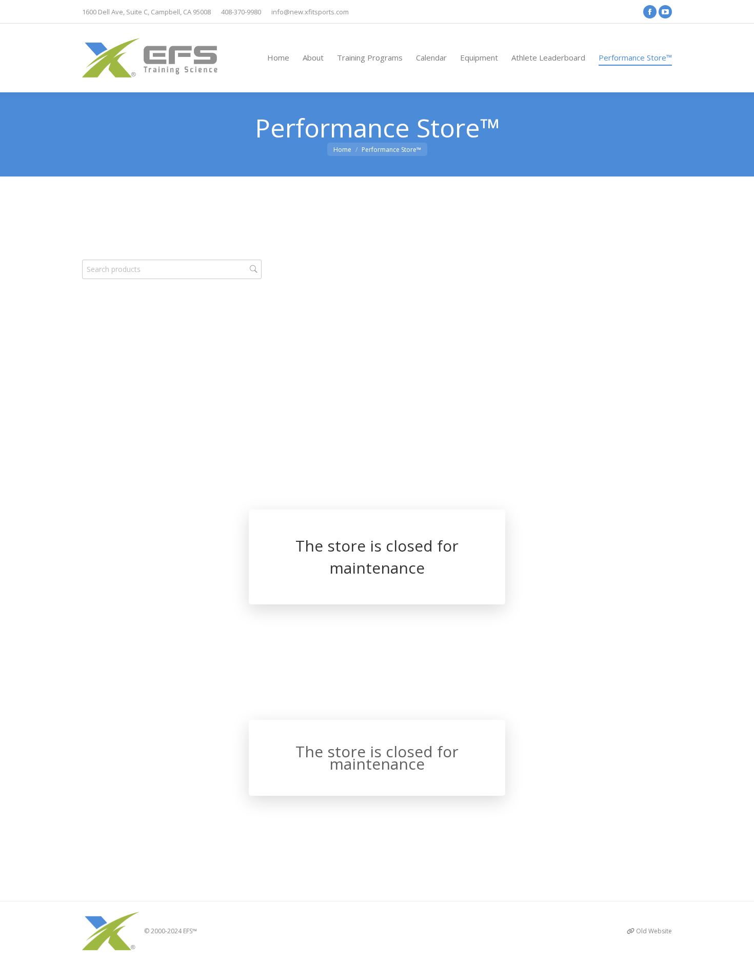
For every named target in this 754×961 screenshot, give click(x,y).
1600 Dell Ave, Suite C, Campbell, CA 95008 (146, 11)
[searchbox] (172, 269)
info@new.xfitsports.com (310, 11)
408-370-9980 (241, 11)
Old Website (654, 931)
